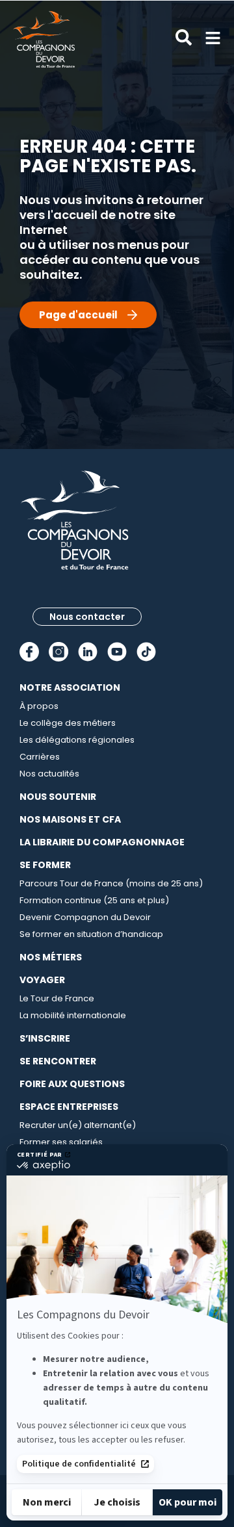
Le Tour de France (57, 998)
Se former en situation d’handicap (91, 934)
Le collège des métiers (68, 723)
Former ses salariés (61, 1142)
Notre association (70, 687)
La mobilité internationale (73, 1015)
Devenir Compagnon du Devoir (85, 917)
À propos (39, 706)
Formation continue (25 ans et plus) (94, 900)
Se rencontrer (58, 1061)
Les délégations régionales (77, 740)
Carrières (40, 757)
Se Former (45, 864)
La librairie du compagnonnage (102, 842)
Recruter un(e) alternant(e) (78, 1125)
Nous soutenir (58, 796)
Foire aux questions (72, 1083)
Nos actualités (49, 773)
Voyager (42, 979)
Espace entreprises (69, 1106)
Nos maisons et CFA (70, 819)
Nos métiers (51, 957)
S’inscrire (45, 1038)
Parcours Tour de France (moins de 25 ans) (111, 883)
